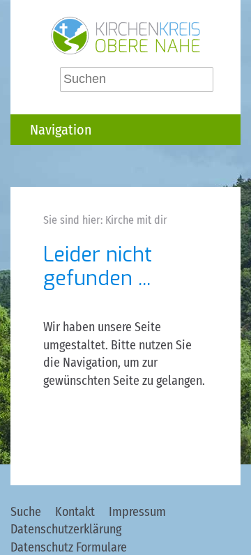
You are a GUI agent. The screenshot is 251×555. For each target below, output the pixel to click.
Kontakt (75, 511)
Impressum (137, 511)
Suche (25, 511)
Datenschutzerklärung (65, 529)
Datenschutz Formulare (68, 547)
